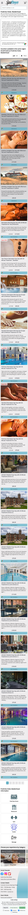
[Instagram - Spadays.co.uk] (6, 875)
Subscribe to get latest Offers (8, 879)
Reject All (6, 907)
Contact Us (10, 891)
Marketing (15, 912)
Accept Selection (13, 907)
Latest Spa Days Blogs (6, 877)
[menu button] (2, 3)
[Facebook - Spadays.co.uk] (2, 875)
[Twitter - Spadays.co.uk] (10, 875)
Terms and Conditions (6, 897)
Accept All (22, 907)
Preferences (22, 910)
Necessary (7, 910)
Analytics (15, 910)
